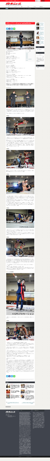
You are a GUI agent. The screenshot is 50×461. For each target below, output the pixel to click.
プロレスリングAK (23, 435)
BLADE (23, 413)
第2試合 (27, 54)
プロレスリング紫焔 (40, 417)
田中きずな (22, 449)
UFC (23, 424)
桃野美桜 (28, 447)
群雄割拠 (25, 450)
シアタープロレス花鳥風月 (41, 419)
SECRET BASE (37, 416)
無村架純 (22, 448)
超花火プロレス (41, 414)
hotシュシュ (29, 417)
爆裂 (23, 448)
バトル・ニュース (24, 456)
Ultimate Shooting (28, 424)
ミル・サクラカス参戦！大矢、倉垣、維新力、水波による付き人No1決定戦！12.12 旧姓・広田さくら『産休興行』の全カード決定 (29, 387)
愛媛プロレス (25, 444)
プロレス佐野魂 (23, 436)
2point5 (20, 412)
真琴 (26, 449)
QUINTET (22, 421)
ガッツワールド (41, 415)
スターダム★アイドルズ (28, 430)
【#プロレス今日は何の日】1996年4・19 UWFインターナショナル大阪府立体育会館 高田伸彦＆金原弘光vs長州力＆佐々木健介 (13, 403)
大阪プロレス (39, 413)
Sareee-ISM (28, 422)
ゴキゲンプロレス (24, 429)
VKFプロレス (40, 416)
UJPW (24, 424)
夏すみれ (27, 441)
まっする (26, 426)
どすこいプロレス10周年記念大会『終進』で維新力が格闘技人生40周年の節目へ (15, 391)
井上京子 (24, 439)
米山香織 (21, 450)
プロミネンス (25, 434)
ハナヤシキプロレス (25, 433)
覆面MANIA (21, 451)
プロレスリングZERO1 (37, 414)
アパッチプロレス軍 (21, 428)
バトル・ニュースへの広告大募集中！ (28, 8)
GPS (19, 417)
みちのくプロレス (42, 412)
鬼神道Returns (26, 453)
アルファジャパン (29, 428)
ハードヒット (29, 433)
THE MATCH (28, 423)
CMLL (30, 413)
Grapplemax (24, 417)
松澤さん (29, 446)
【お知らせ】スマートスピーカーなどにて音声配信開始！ (15, 8)
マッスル (29, 436)
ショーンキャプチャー (22, 430)
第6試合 (27, 60)
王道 (25, 448)
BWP (27, 413)
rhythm (30, 421)
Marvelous (42, 423)
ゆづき (29, 426)
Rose (23, 422)
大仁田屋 (25, 442)
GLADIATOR (21, 416)
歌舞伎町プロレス (35, 420)
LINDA (29, 419)
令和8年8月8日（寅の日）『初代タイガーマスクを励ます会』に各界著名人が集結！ (40, 24)
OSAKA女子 (29, 420)
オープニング (27, 52)
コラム (28, 6)
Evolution (24, 415)
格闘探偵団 (25, 447)
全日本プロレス (37, 412)
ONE (27, 420)
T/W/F (22, 423)
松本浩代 (26, 446)
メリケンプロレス (28, 437)
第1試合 (27, 53)
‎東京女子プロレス (34, 423)
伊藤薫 (23, 440)
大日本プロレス (28, 442)
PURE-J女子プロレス (40, 420)
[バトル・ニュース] (10, 412)
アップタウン (22, 427)
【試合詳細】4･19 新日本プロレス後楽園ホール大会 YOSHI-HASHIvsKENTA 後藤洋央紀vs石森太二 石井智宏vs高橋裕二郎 (28, 403)
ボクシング (26, 436)
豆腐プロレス (26, 451)
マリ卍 (22, 437)
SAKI (24, 422)
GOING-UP (29, 416)
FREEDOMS (34, 416)
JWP (22, 418)
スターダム (37, 422)
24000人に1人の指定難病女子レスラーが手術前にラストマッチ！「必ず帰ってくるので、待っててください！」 (40, 28)
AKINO (27, 412)
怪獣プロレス (22, 444)
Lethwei (27, 419)
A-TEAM (22, 412)
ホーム (9, 6)
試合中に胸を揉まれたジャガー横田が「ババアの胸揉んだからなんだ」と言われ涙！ (40, 43)
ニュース (15, 6)
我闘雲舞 (28, 444)
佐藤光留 (27, 440)
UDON (21, 424)
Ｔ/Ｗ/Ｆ (21, 454)
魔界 (29, 453)
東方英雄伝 (24, 446)
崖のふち (26, 443)
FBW (25, 415)
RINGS (20, 422)
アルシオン (25, 428)
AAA (23, 412)
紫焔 (23, 450)
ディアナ (29, 432)
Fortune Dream (28, 415)
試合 (21, 6)
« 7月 (36, 63)
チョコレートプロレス (21, 432)
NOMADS (25, 420)
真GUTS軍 (25, 449)
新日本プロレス (34, 412)
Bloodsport (25, 413)
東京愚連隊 (21, 446)
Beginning (40, 422)
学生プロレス (22, 443)
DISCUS (20, 415)
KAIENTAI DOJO (25, 418)
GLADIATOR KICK (25, 416)
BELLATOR (20, 413)
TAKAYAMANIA (25, 423)
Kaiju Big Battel (29, 418)
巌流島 (27, 443)
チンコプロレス (26, 432)
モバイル (35, 6)
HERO (27, 417)
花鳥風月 (27, 450)
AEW (25, 412)
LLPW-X (20, 420)
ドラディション (21, 433)
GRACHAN (22, 417)
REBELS (28, 421)
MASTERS (22, 420)
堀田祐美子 (24, 441)
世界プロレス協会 (38, 423)
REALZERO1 (25, 421)
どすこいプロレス (27, 425)
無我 (20, 448)
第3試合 (27, 55)
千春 (22, 441)
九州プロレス (21, 439)
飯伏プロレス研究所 (22, 453)
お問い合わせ (41, 6)
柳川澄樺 (23, 447)
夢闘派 (29, 441)
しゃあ (24, 425)
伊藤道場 (25, 440)
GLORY (40, 427)
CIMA (28, 413)
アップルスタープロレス (27, 427)
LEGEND (25, 419)
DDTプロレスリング (35, 413)
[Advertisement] (25, 15)
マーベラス (24, 437)
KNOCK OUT (20, 419)
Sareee (26, 422)
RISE (21, 422)
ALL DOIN (29, 412)
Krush (23, 419)
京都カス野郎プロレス (27, 439)
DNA (21, 415)
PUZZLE (20, 421)
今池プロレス (20, 440)
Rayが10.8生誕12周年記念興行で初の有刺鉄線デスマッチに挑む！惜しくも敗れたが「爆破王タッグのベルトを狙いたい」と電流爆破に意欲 (15, 387)
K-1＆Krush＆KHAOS (35, 427)
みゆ (28, 426)
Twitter (42, 0)
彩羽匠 (29, 443)
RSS (41, 0)
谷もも (23, 451)
